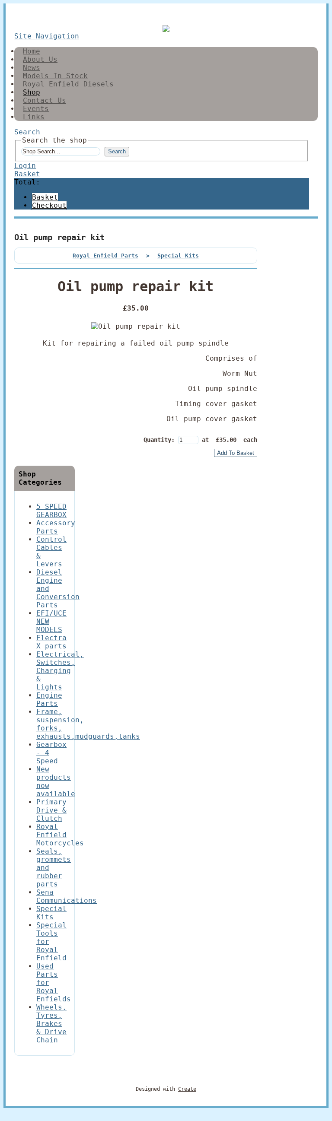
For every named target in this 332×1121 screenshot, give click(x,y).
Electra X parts (51, 642)
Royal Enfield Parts (105, 255)
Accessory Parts (55, 527)
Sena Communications (66, 896)
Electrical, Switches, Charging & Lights (60, 670)
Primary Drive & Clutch (51, 810)
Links (34, 117)
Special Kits (178, 255)
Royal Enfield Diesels (68, 84)
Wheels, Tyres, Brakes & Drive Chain (51, 1023)
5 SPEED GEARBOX (51, 510)
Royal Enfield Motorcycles (60, 834)
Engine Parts (49, 699)
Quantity (157, 439)
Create (187, 1089)
